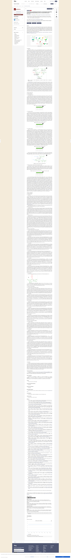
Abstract (15, 33)
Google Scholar (33, 404)
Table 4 (30, 166)
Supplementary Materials (16, 37)
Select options (15, 549)
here (30, 513)
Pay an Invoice (30, 547)
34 (45, 132)
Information (32, 1)
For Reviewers (37, 547)
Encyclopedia (44, 551)
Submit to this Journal (18, 11)
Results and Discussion (16, 35)
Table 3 (43, 140)
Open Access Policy (31, 548)
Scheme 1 (42, 152)
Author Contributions (16, 38)
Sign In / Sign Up (52, 1)
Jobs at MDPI (30, 550)
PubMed (40, 404)
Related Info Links (16, 22)
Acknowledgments (16, 42)
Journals (26, 1)
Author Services (37, 1)
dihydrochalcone (40, 32)
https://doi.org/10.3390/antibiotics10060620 (38, 19)
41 (41, 223)
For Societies (37, 551)
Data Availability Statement (17, 41)
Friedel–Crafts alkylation (45, 32)
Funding (15, 39)
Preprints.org (44, 548)
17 (33, 59)
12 (43, 187)
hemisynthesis (50, 32)
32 (32, 120)
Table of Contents (16, 32)
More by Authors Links (16, 23)
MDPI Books (44, 547)
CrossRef (36, 404)
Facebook (52, 547)
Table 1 (35, 99)
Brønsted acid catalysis (35, 32)
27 (36, 83)
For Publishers (37, 550)
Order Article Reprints (49, 8)
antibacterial (30, 32)
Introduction (15, 34)
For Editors (37, 548)
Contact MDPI (30, 549)
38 (50, 202)
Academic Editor (16, 18)
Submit (56, 1)
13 (51, 52)
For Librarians (37, 549)
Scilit (38, 404)
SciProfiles (44, 550)
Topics (29, 1)
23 (46, 65)
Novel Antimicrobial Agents (37, 21)
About (44, 1)
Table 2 (46, 117)
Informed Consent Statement (17, 40)
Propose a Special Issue (18, 14)
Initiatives (41, 1)
